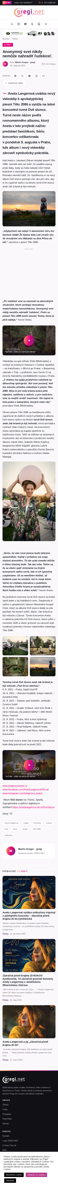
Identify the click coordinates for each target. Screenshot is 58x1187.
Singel (24, 829)
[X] (22, 76)
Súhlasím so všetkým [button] (36, 1175)
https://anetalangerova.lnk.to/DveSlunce (34, 807)
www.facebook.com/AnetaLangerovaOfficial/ (26, 789)
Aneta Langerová (11, 823)
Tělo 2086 (37, 829)
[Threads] (39, 24)
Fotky (5, 1109)
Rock (15, 829)
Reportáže (7, 1119)
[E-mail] (43, 76)
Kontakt (6, 1136)
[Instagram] (18, 24)
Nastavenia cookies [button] (14, 1175)
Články (15, 39)
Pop (6, 829)
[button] (29, 340)
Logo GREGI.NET (10, 1141)
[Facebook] (25, 24)
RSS (4, 1150)
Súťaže (6, 1123)
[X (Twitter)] (32, 24)
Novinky (6, 39)
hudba (26, 823)
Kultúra (49, 823)
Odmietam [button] (10, 1181)
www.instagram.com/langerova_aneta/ (23, 793)
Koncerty (37, 823)
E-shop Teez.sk (9, 1145)
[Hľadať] (11, 24)
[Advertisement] (29, 273)
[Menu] (46, 24)
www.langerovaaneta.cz (15, 785)
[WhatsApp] (29, 76)
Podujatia (7, 1114)
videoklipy (9, 835)
